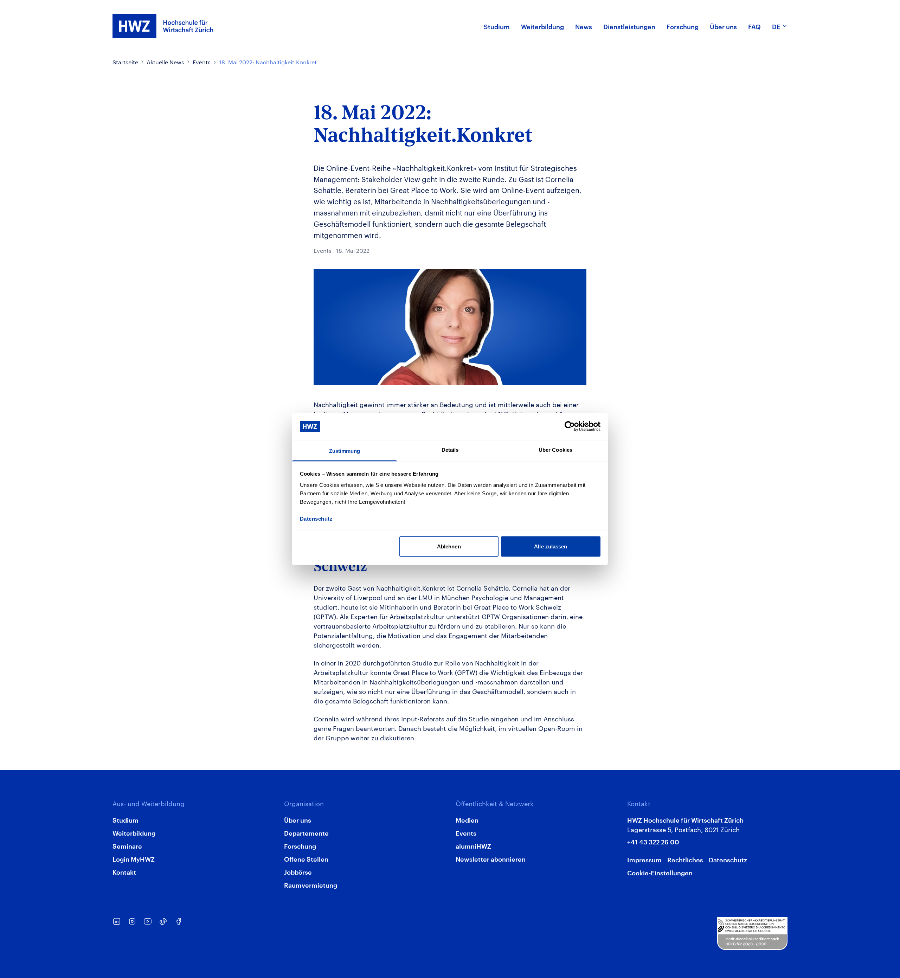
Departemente (306, 832)
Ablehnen (449, 546)
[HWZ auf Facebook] (178, 921)
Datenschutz (728, 859)
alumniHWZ (473, 845)
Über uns (297, 819)
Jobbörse (298, 871)
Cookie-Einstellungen (660, 872)
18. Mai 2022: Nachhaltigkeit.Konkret (268, 62)
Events (202, 62)
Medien (467, 819)
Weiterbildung (133, 832)
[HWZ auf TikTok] (163, 921)
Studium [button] (497, 26)
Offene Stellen (306, 858)
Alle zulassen (550, 546)
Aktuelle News (165, 62)
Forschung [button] (683, 26)
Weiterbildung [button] (542, 26)
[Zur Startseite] (163, 26)
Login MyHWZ (133, 858)
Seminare (127, 845)
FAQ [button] (754, 26)
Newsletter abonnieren (491, 858)
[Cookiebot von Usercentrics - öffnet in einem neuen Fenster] (569, 426)
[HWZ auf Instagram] (132, 921)
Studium (125, 819)
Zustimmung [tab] (344, 450)
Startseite (125, 62)
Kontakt (124, 871)
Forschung (300, 845)
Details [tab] (450, 449)
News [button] (583, 26)
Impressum (644, 859)
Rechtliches (685, 859)
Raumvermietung (310, 884)
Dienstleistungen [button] (629, 26)
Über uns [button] (723, 26)
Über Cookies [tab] (555, 449)
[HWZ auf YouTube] (147, 921)
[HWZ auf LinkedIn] (116, 921)
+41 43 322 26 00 (653, 841)
